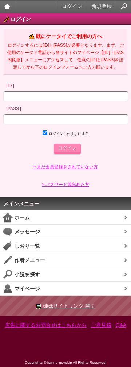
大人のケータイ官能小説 (7, 6)
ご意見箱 (101, 325)
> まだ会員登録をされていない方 (65, 166)
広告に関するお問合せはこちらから (46, 325)
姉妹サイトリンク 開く (68, 306)
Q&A (121, 325)
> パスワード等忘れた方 (65, 184)
